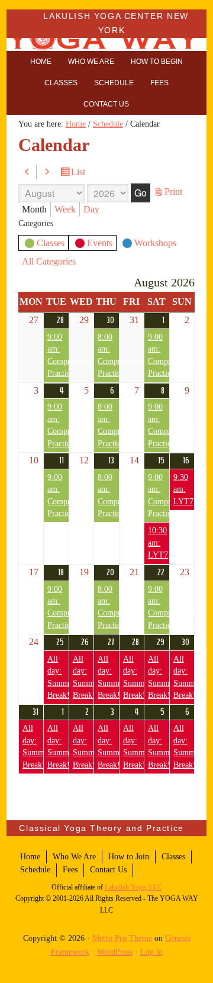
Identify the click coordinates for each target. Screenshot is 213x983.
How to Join (128, 856)
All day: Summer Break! (57, 677)
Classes (50, 243)
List (80, 173)
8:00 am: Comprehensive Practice (108, 355)
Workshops (155, 243)
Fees (70, 869)
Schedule (35, 869)
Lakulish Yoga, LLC (133, 887)
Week (65, 209)
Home (30, 856)
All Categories (49, 261)
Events (99, 243)
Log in (151, 951)
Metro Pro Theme (122, 938)
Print (175, 192)
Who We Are (74, 856)
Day (91, 209)
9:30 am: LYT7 (183, 489)
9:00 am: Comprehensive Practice (57, 355)
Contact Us (108, 869)
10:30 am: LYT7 (158, 542)
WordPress (115, 951)
